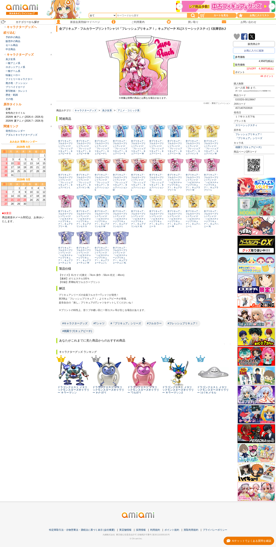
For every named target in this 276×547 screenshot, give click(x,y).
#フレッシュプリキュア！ (183, 323)
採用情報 (141, 529)
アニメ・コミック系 (129, 110)
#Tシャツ (99, 323)
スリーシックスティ (246, 125)
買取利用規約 (191, 529)
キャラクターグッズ (86, 110)
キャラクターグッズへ (22, 27)
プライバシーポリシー (215, 529)
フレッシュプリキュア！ (248, 134)
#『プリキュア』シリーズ (126, 323)
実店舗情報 (125, 529)
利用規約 (155, 529)
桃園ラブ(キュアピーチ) (248, 147)
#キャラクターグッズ (74, 323)
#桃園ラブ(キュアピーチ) (77, 331)
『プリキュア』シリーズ (248, 138)
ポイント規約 (171, 529)
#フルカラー (154, 323)
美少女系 (107, 110)
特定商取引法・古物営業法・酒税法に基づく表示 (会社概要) (82, 529)
